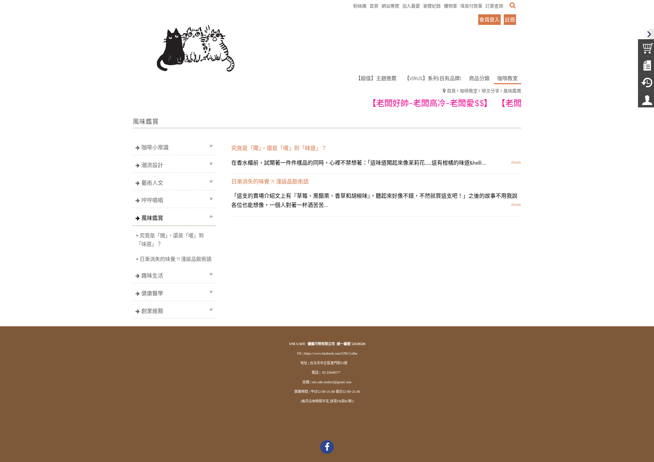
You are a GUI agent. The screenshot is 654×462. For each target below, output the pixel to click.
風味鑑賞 (512, 90)
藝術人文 (152, 182)
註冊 (510, 19)
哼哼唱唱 (152, 200)
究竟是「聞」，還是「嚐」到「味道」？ (170, 239)
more (516, 162)
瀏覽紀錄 (432, 6)
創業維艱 (152, 310)
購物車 (450, 6)
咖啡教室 (469, 90)
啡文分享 (490, 90)
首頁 (451, 90)
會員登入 (489, 19)
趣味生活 (152, 275)
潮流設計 (152, 164)
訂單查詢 (494, 6)
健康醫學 (152, 293)
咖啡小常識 (155, 147)
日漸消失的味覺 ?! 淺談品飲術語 (176, 258)
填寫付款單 (471, 6)
